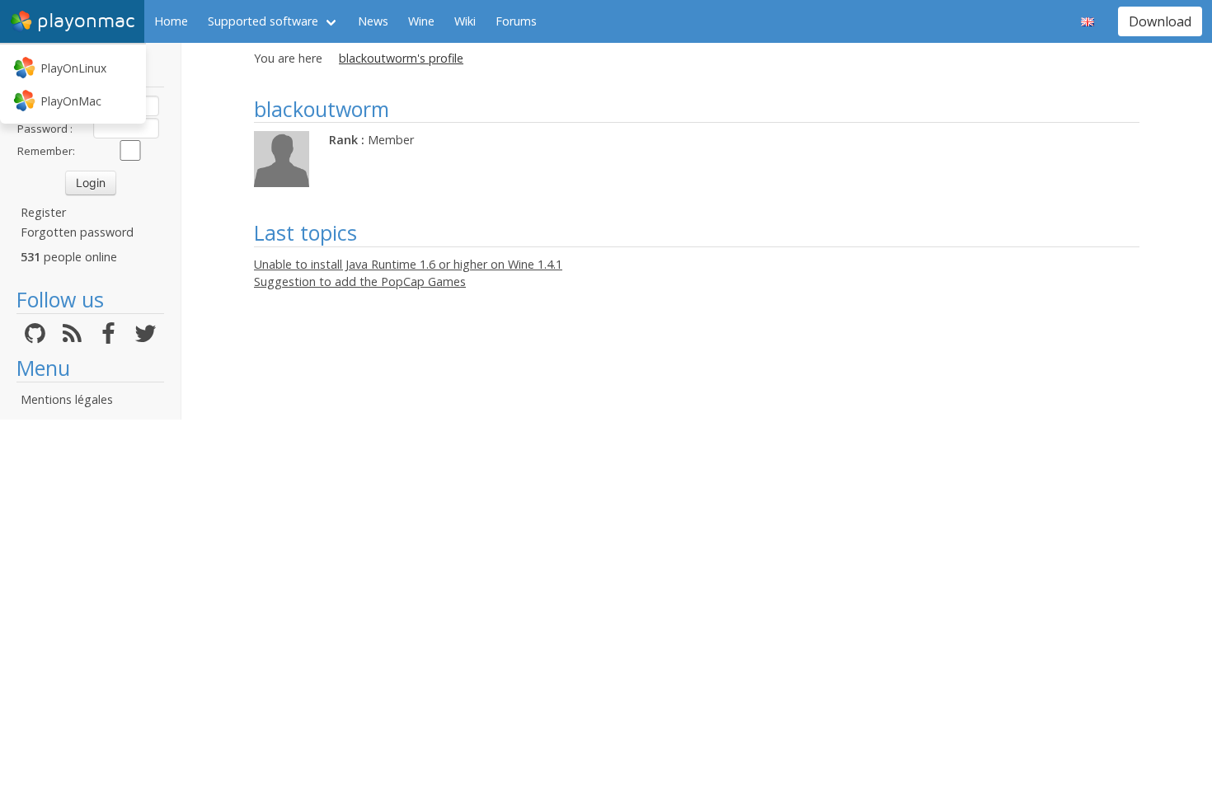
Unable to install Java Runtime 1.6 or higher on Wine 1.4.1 (408, 264)
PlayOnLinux (73, 68)
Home (171, 21)
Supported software (263, 21)
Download (1160, 21)
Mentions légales (67, 399)
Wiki (465, 21)
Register (43, 212)
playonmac (85, 21)
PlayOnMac (70, 101)
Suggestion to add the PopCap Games (360, 281)
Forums (516, 21)
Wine (421, 21)
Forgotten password (77, 232)
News (373, 21)
